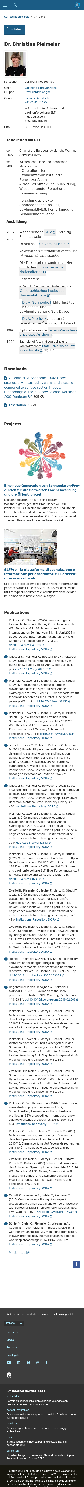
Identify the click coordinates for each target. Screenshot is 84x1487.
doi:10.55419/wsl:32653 (32, 843)
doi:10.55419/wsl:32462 (25, 879)
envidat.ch (13, 1423)
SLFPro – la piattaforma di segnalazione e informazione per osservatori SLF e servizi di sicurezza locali (40, 573)
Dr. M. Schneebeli (36, 302)
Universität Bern (52, 244)
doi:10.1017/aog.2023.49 (31, 669)
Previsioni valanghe (38, 92)
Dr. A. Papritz (32, 319)
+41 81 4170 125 (36, 102)
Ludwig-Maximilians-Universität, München (48, 332)
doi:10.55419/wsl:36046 (56, 734)
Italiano (10, 1323)
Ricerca (15, 5)
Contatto (12, 1332)
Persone (12, 1347)
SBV (48, 232)
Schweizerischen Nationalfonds (42, 270)
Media (10, 1340)
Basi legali (13, 1355)
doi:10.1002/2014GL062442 (55, 1212)
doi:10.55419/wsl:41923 (25, 645)
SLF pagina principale (16, 17)
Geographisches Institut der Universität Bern (42, 293)
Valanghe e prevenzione (41, 88)
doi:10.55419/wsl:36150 (52, 702)
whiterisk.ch (14, 1396)
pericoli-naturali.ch (18, 1410)
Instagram (38, 1362)
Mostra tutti (18, 1253)
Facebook (46, 1362)
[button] (76, 1264)
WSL (9, 1375)
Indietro (16, 30)
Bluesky (28, 1362)
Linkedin (18, 1362)
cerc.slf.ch (13, 1451)
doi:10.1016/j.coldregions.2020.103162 (35, 976)
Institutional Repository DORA (29, 650)
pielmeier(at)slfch (37, 98)
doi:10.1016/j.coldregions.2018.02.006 (50, 1000)
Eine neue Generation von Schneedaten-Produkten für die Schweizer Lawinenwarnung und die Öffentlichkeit (42, 489)
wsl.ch (10, 1437)
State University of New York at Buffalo (47, 348)
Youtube (9, 1362)
